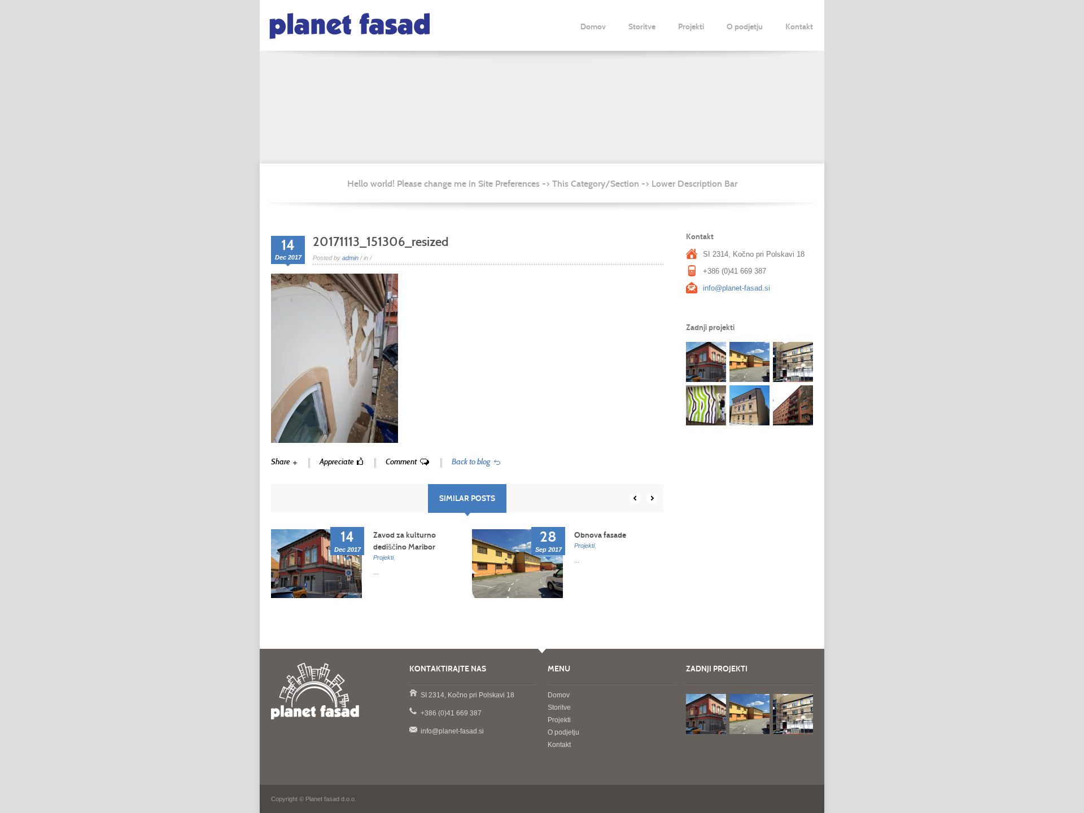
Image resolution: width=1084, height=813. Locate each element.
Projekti (691, 27)
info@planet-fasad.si (736, 288)
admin (350, 257)
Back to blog (471, 462)
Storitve (641, 27)
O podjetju (745, 27)
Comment (401, 462)
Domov (593, 27)
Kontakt (799, 27)
